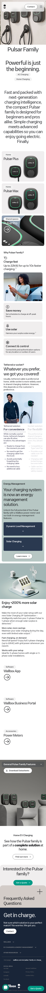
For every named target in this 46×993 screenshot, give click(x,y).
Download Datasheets (19, 771)
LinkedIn (6, 975)
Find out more (21, 857)
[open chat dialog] (5, 987)
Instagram (6, 972)
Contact (31, 7)
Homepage (7, 960)
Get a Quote (21, 883)
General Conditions (31, 968)
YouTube (6, 968)
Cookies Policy (30, 975)
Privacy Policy (30, 972)
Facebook (6, 979)
